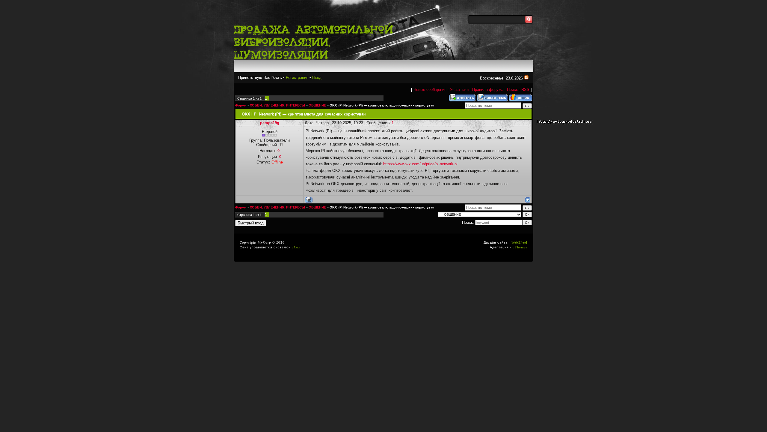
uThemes (520, 247)
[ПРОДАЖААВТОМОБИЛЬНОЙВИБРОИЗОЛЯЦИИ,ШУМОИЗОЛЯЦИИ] (316, 41)
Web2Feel (519, 242)
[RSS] (526, 78)
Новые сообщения (429, 89)
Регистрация (297, 77)
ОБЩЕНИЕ (317, 105)
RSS (525, 89)
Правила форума (487, 89)
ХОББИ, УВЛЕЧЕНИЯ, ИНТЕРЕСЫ (277, 105)
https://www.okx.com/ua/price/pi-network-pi (420, 164)
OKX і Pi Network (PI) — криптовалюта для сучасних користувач (382, 105)
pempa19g (269, 123)
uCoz (296, 247)
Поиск (512, 89)
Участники (459, 89)
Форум (240, 105)
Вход (316, 77)
